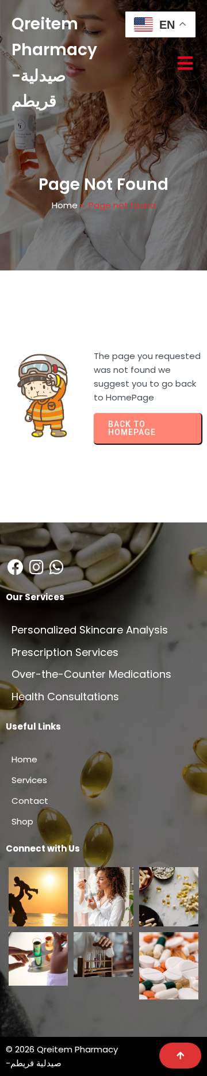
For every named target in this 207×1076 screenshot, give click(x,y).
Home (65, 205)
